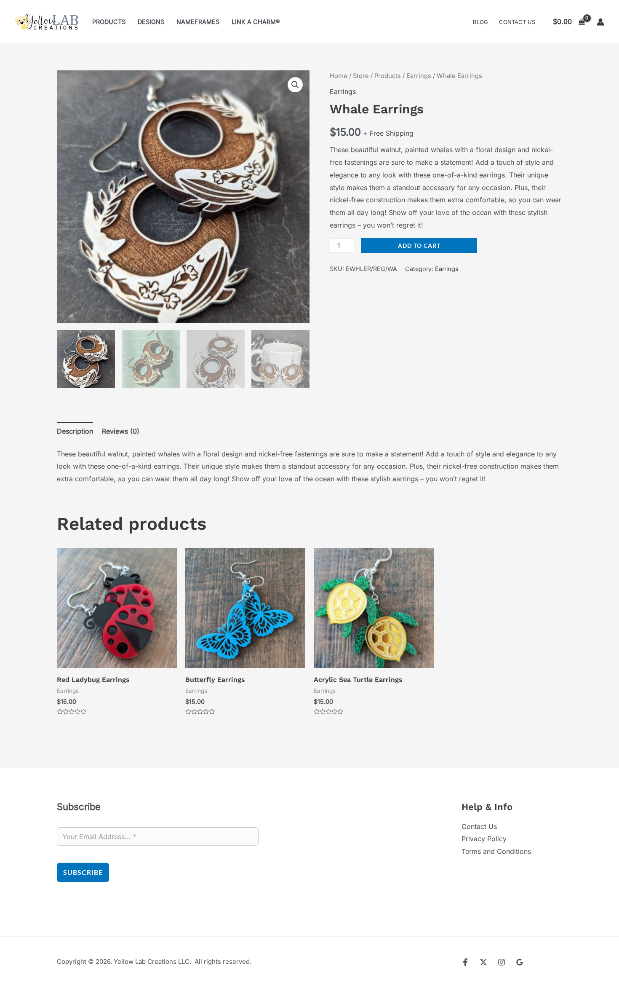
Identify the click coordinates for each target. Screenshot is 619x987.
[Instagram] (501, 962)
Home (338, 76)
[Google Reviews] (519, 962)
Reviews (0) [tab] (120, 431)
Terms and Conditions (496, 851)
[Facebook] (465, 962)
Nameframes (197, 21)
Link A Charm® (256, 21)
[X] (483, 962)
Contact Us (517, 22)
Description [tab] (75, 431)
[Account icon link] (600, 22)
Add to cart (419, 245)
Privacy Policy (484, 838)
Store (361, 76)
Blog (480, 22)
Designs (151, 21)
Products (108, 21)
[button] (295, 84)
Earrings (418, 76)
